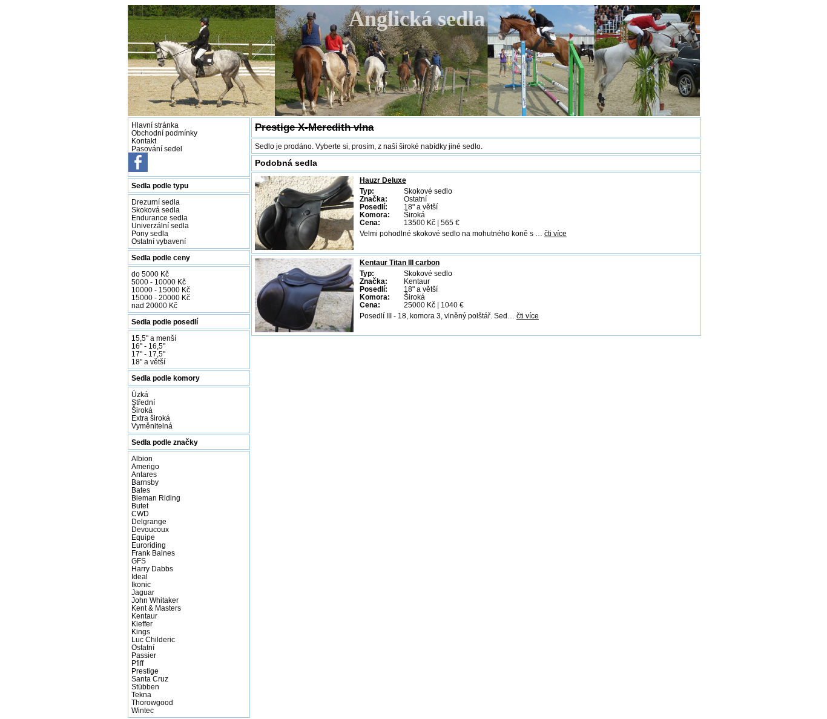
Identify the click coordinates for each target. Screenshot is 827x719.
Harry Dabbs (152, 569)
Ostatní (142, 647)
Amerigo (145, 466)
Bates (140, 490)
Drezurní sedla (155, 202)
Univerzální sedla (160, 225)
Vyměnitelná (152, 426)
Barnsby (145, 482)
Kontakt (143, 141)
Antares (144, 474)
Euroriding (148, 545)
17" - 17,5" (148, 354)
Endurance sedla (159, 218)
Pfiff (137, 663)
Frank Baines (153, 553)
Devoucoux (150, 529)
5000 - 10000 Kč (158, 282)
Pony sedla (149, 233)
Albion (142, 458)
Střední (143, 402)
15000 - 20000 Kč (160, 297)
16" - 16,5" (148, 346)
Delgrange (148, 521)
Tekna (141, 694)
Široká (142, 410)
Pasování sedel (156, 149)
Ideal (139, 576)
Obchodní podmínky (164, 133)
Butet (139, 506)
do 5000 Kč (150, 274)
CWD (140, 513)
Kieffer (142, 624)
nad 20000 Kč (154, 305)
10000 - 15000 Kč (160, 290)
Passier (143, 655)
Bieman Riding (155, 498)
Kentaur (144, 616)
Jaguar (142, 592)
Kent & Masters (156, 608)
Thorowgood (152, 702)
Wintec (142, 710)
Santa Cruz (149, 679)
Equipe (143, 537)
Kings (140, 631)
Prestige (145, 671)
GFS (138, 561)
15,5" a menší (153, 338)
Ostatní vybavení (158, 241)
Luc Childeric (153, 639)
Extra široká (150, 418)
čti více (555, 233)
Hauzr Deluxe (383, 180)
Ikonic (141, 584)
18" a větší (148, 362)
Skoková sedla (155, 210)
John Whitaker (155, 600)
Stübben (145, 687)
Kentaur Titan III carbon (400, 262)
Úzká (139, 394)
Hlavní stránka (155, 125)
